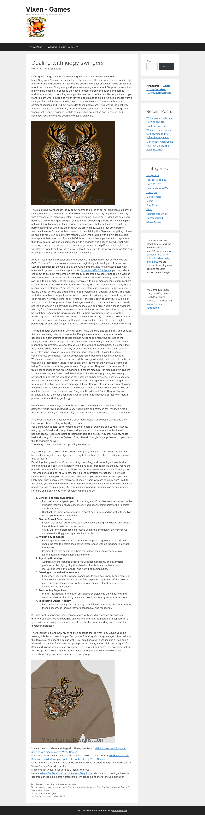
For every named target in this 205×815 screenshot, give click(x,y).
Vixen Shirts (43, 790)
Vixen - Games (48, 9)
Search (150, 61)
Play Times (152, 205)
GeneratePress (119, 810)
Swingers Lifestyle (118, 787)
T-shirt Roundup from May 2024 (50, 796)
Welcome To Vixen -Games (61, 47)
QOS (149, 209)
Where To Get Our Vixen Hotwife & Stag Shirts (66, 773)
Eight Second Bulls (156, 126)
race (65, 787)
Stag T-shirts (103, 787)
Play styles (40, 787)
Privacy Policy (35, 47)
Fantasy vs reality (156, 179)
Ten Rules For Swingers (45, 793)
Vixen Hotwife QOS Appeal (96, 270)
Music (149, 201)
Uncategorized (154, 218)
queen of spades (53, 787)
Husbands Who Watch (158, 188)
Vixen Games (153, 222)
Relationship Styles (67, 784)
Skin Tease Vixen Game (159, 141)
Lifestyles (39, 784)
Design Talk (152, 175)
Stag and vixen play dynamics (82, 787)
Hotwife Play (153, 184)
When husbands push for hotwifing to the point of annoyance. (158, 134)
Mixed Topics (51, 784)
